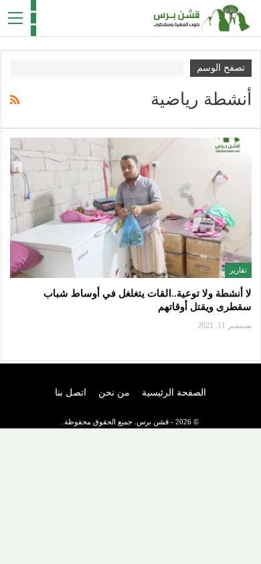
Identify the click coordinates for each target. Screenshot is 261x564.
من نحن (114, 393)
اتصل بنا (70, 393)
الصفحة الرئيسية (174, 393)
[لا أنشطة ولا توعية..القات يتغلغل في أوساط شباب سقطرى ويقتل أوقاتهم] (131, 207)
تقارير (238, 270)
